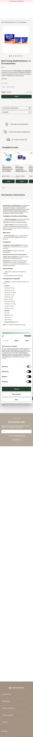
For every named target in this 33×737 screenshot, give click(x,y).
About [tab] (27, 340)
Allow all (16, 389)
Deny (16, 399)
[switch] (29, 371)
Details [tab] (17, 340)
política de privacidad (19, 435)
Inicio (2, 20)
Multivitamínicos (26, 20)
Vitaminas (18, 20)
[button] (16, 701)
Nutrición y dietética (10, 20)
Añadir (8, 181)
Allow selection (16, 394)
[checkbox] (8, 435)
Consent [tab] (6, 340)
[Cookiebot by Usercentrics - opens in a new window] (24, 336)
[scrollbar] (16, 188)
